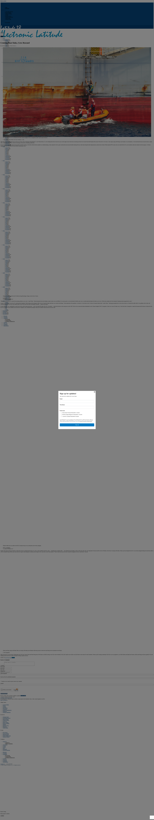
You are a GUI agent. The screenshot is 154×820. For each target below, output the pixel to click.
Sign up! (77, 424)
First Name (62, 404)
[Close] (94, 392)
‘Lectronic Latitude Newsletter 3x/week (70, 416)
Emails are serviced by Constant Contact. (86, 421)
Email (61, 398)
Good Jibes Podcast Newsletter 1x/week (71, 412)
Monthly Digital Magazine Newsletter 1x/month (72, 414)
